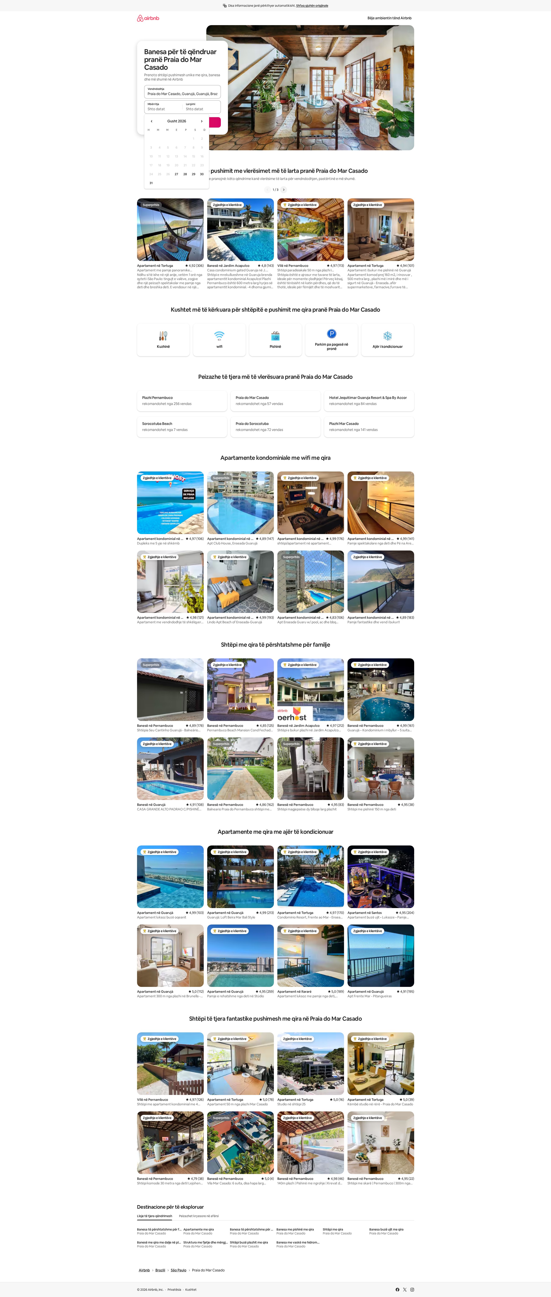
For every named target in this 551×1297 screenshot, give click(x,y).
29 (193, 174)
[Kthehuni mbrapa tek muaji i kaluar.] (151, 121)
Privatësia (174, 1290)
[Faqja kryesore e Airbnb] (148, 18)
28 (185, 174)
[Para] (283, 189)
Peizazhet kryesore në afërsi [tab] (199, 1216)
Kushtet (191, 1290)
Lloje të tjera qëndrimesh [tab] (154, 1216)
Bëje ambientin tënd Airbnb (390, 18)
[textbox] (163, 109)
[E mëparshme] (267, 189)
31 (151, 183)
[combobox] (182, 93)
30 (202, 174)
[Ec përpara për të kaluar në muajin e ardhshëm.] (201, 121)
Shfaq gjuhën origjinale (312, 6)
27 (176, 174)
